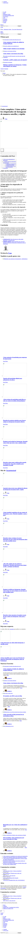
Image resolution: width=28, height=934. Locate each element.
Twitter (4, 22)
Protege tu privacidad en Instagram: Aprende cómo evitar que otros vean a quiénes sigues (15, 442)
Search (19, 34)
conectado (12, 629)
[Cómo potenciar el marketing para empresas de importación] (15, 306)
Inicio (4, 13)
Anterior (2, 68)
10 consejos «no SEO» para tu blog (12, 696)
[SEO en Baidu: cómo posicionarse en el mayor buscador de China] (15, 835)
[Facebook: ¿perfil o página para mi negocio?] (15, 57)
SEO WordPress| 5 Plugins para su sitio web (12, 873)
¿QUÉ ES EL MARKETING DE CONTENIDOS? (14, 880)
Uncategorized (11, 470)
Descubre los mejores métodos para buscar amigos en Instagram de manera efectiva (14, 421)
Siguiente (6, 68)
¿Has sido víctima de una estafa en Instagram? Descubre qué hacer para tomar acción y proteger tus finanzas (15, 565)
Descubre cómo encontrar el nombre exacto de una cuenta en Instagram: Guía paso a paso (14, 616)
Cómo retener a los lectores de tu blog (13, 53)
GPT (4, 17)
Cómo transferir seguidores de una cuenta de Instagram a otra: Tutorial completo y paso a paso (15, 514)
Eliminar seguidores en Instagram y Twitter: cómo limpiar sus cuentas (15, 65)
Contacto (5, 1)
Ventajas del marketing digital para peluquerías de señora (12, 379)
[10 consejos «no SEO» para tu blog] (15, 693)
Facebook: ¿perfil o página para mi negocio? (15, 59)
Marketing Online (6, 14)
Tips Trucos (5, 16)
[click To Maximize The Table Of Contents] (2, 150)
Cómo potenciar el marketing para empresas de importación (15, 856)
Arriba (2, 913)
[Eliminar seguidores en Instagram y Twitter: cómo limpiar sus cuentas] (15, 62)
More (8, 675)
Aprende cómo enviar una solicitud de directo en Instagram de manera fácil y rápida (15, 488)
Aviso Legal (5, 2)
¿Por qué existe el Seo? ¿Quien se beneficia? (12, 871)
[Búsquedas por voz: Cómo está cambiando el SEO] (15, 774)
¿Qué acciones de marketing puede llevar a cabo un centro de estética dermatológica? (14, 400)
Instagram (5, 20)
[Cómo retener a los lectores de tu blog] (15, 51)
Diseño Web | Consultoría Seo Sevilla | (11, 907)
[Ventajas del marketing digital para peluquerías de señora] (15, 369)
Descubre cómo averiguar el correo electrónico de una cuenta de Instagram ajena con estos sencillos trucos (15, 539)
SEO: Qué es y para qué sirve (9, 875)
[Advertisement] (14, 91)
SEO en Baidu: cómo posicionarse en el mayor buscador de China (13, 838)
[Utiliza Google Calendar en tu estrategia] (15, 46)
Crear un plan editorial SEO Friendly (10, 878)
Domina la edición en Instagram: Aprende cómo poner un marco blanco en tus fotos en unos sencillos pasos (15, 591)
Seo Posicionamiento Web (8, 15)
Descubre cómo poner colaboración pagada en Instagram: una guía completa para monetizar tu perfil (14, 464)
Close (2, 914)
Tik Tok (4, 21)
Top (4, 12)
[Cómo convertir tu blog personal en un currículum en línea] (15, 712)
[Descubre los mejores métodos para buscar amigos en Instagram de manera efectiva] (15, 411)
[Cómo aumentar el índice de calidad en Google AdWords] (15, 39)
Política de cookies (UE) (8, 908)
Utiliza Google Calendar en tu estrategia (13, 48)
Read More (5, 361)
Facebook (5, 19)
